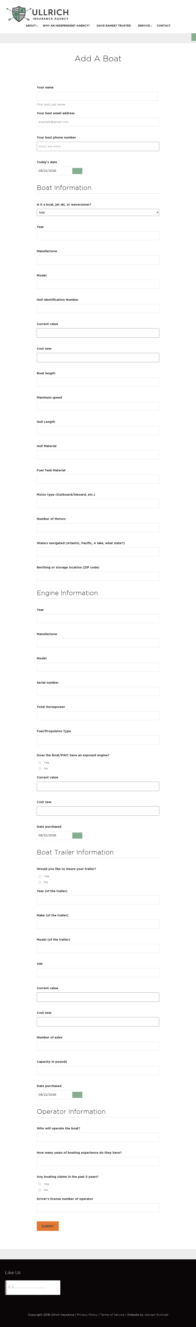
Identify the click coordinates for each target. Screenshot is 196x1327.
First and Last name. (51, 104)
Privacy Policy (87, 1314)
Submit (48, 1226)
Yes (46, 762)
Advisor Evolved (156, 1314)
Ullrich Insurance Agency (28, 1287)
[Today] (77, 171)
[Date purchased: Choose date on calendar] (77, 836)
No (46, 768)
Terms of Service (112, 1314)
